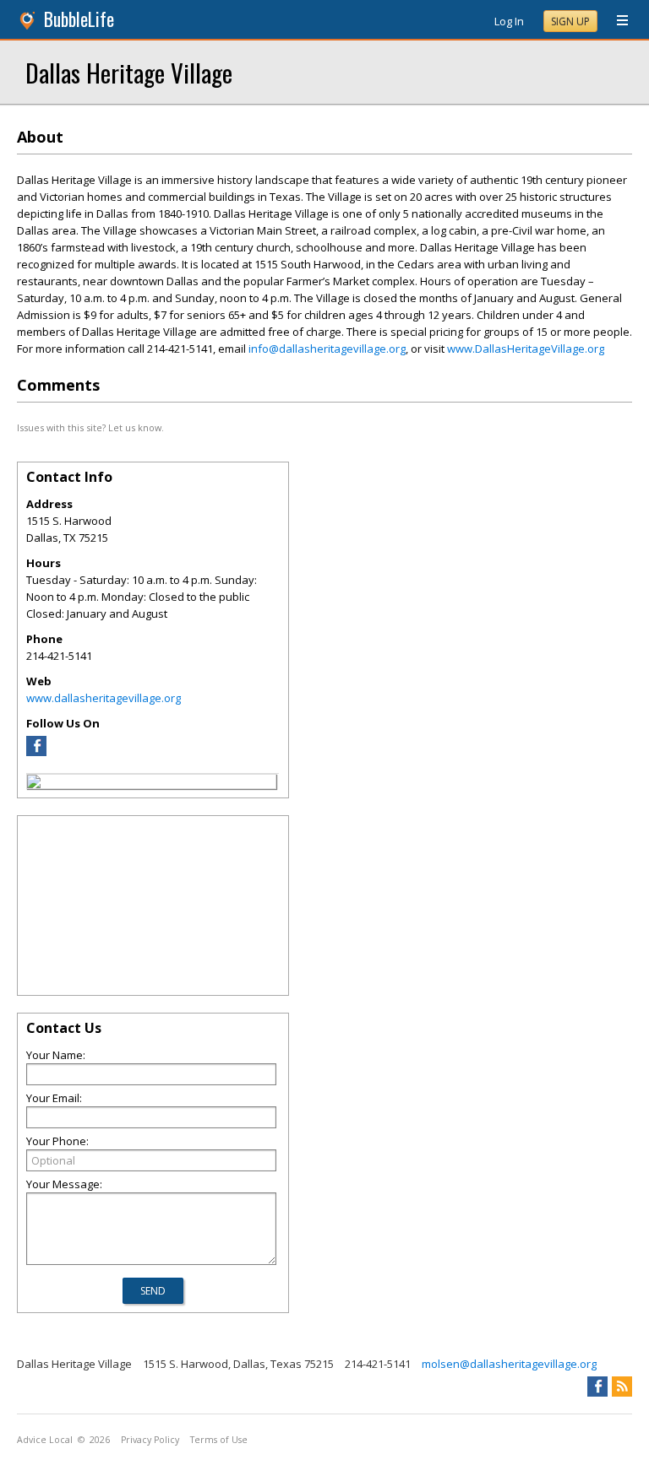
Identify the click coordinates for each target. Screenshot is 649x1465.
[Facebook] (36, 752)
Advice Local (45, 1440)
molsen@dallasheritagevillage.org (509, 1363)
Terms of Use (219, 1440)
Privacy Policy (150, 1440)
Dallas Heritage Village (128, 72)
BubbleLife (79, 19)
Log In (509, 21)
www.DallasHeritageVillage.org (525, 348)
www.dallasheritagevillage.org (103, 697)
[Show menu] (616, 21)
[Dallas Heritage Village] (34, 784)
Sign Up (570, 21)
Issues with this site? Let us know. (90, 427)
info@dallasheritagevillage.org (327, 348)
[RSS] (622, 1386)
